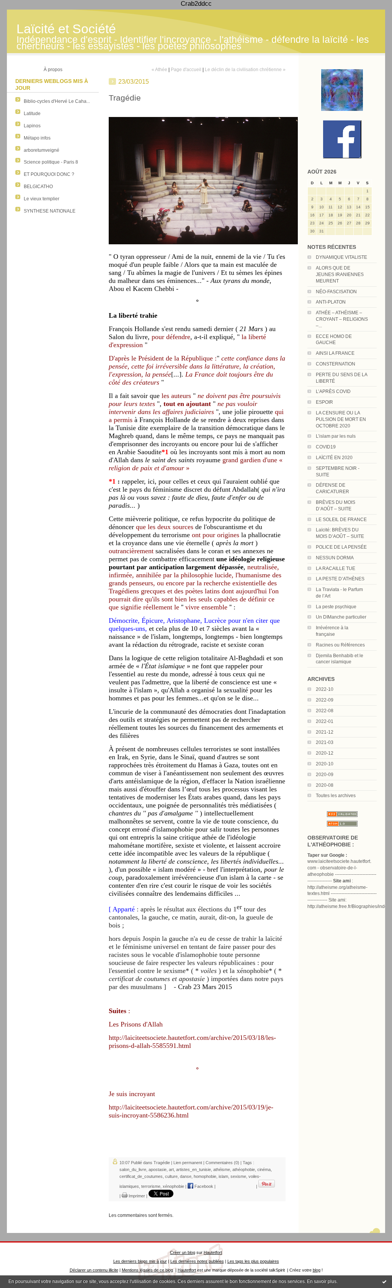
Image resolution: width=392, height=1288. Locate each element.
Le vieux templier (41, 198)
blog (316, 1270)
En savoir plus (321, 1281)
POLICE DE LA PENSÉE (341, 547)
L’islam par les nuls (336, 436)
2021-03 (324, 742)
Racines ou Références (340, 645)
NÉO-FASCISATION (336, 291)
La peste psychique (336, 606)
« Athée (159, 69)
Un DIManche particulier (341, 617)
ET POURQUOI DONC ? (49, 174)
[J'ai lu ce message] (384, 1281)
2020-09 (324, 774)
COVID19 (326, 447)
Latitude (32, 113)
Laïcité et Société (66, 29)
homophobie (205, 1176)
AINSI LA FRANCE (335, 353)
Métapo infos (37, 138)
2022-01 (324, 721)
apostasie (158, 1169)
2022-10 (324, 689)
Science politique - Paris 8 (51, 162)
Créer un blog (182, 1252)
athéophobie (243, 1169)
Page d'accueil (186, 69)
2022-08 (324, 710)
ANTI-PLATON (331, 302)
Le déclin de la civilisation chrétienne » (245, 69)
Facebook (203, 1186)
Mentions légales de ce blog (147, 1270)
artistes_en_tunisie (193, 1169)
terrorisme (150, 1186)
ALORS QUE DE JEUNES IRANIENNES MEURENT (340, 274)
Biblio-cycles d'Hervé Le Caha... (57, 101)
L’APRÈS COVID (333, 391)
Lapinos (32, 125)
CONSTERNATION (335, 364)
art (171, 1169)
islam (223, 1176)
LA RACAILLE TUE (335, 568)
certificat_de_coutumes (141, 1176)
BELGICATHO (38, 186)
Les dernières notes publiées (197, 1261)
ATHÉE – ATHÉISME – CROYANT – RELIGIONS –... (342, 319)
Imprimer (136, 1196)
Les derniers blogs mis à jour (140, 1261)
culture (171, 1176)
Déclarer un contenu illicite (94, 1270)
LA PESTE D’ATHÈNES (340, 578)
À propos (53, 69)
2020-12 (324, 753)
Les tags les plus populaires (253, 1261)
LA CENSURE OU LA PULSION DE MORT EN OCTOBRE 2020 (341, 419)
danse (185, 1176)
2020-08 (324, 785)
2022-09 (324, 700)
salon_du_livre (132, 1169)
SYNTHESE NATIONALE (49, 211)
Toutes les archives (336, 795)
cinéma (264, 1169)
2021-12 (324, 732)
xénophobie (173, 1186)
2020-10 (324, 764)
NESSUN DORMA (335, 557)
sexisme (238, 1176)
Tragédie (162, 1162)
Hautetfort (213, 1252)
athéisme (221, 1169)
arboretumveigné (41, 150)
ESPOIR (324, 402)
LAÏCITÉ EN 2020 (334, 457)
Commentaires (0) (222, 1162)
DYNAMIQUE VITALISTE (341, 257)
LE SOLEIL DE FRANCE (341, 519)
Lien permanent (187, 1162)
